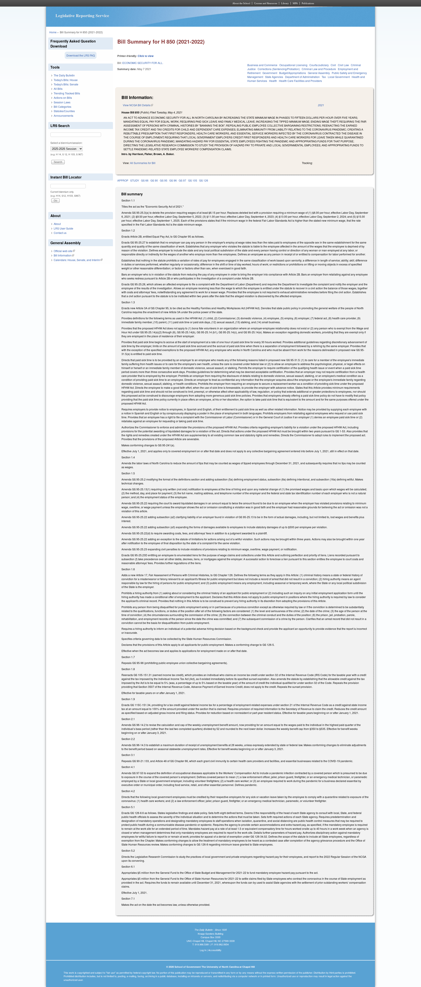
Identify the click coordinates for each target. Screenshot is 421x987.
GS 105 (192, 180)
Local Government (339, 77)
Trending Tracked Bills (67, 93)
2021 (321, 105)
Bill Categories (62, 106)
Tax (324, 77)
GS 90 (154, 180)
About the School (241, 3)
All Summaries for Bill (142, 163)
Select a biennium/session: (66, 143)
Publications (308, 3)
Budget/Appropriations (292, 73)
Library (285, 3)
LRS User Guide (63, 228)
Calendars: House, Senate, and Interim (78, 260)
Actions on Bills (63, 97)
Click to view (145, 56)
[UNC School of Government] (152, 3)
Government (269, 73)
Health (273, 81)
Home (53, 32)
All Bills (58, 88)
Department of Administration (302, 77)
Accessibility (214, 950)
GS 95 (163, 180)
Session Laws (62, 102)
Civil (333, 65)
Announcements (63, 115)
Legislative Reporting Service (82, 15)
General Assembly (319, 73)
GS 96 (173, 180)
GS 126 (203, 180)
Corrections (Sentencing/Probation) (279, 69)
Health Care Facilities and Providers (300, 81)
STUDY (134, 180)
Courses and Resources (265, 3)
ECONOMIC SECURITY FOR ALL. (142, 63)
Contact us (60, 233)
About (57, 224)
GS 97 (182, 180)
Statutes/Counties (64, 111)
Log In (203, 950)
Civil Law (343, 65)
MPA (295, 3)
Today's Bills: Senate (66, 84)
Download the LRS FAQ (80, 55)
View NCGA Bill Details (138, 105)
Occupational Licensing (293, 65)
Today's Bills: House (66, 80)
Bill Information (64, 255)
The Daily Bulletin (64, 75)
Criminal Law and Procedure (319, 69)
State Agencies (274, 77)
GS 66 (144, 180)
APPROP (122, 180)
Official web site (64, 251)
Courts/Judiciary (319, 65)
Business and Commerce (262, 65)
